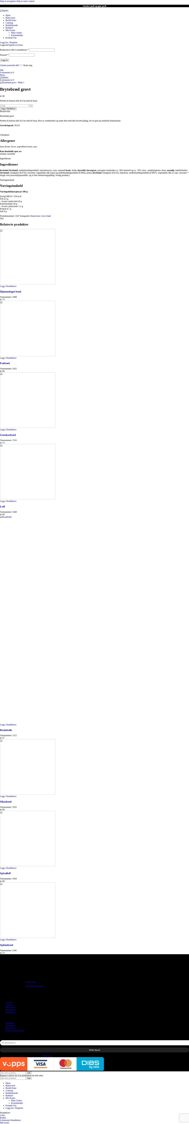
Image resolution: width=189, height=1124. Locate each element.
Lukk (2, 1115)
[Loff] (27, 498)
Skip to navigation (8, 1)
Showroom (10, 1007)
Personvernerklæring (15, 1030)
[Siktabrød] (27, 794)
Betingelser (10, 1012)
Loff (2, 506)
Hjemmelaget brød (10, 291)
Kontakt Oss (11, 1010)
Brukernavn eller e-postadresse (14, 50)
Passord (4, 55)
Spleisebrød (6, 945)
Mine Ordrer (16, 33)
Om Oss (9, 1002)
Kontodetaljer (17, 35)
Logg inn (4, 60)
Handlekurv (11, 1025)
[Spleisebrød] (27, 937)
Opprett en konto (15, 45)
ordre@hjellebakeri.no (35, 986)
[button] (8, 724)
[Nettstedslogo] (4, 10)
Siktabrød (5, 801)
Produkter (10, 1023)
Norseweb (46, 1056)
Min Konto (10, 1028)
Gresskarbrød (8, 434)
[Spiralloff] (27, 865)
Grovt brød (46, 216)
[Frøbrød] (27, 355)
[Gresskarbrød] (27, 427)
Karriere (9, 1005)
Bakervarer (35, 216)
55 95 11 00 (30, 982)
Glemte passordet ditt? (9, 65)
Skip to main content (25, 1)
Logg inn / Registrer (14, 1108)
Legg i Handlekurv (8, 109)
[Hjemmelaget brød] (27, 284)
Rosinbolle (6, 730)
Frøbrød (5, 363)
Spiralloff (5, 873)
